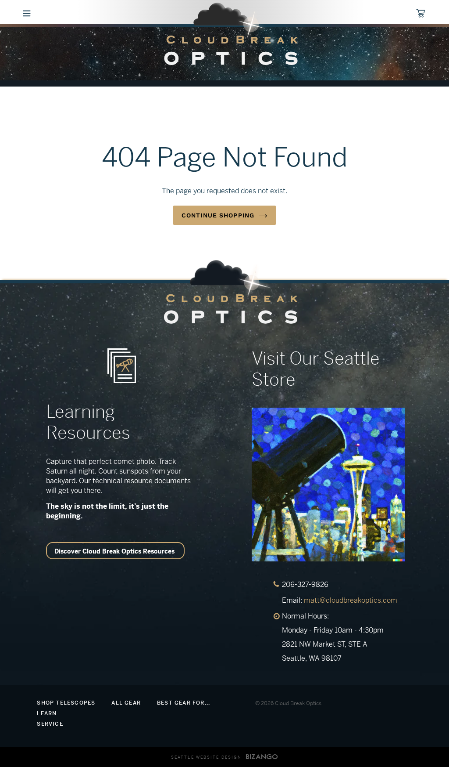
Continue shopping (218, 215)
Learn (47, 713)
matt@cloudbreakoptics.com (350, 600)
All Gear (126, 702)
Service (50, 723)
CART (416, 12)
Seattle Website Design (206, 757)
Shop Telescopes (66, 702)
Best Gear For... (183, 702)
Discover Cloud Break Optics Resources (114, 551)
